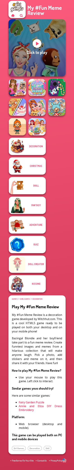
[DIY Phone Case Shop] (56, 87)
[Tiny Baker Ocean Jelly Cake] (37, 87)
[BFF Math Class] (37, 126)
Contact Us (42, 460)
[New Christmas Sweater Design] (37, 107)
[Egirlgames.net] (12, 15)
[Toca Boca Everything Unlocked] (56, 107)
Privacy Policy (56, 460)
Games (15, 299)
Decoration (37, 299)
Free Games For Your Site (23, 460)
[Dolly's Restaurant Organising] (17, 107)
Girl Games (25, 299)
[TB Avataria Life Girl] (17, 126)
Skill (47, 448)
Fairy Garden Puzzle (31, 402)
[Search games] (21, 15)
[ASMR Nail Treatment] (17, 87)
